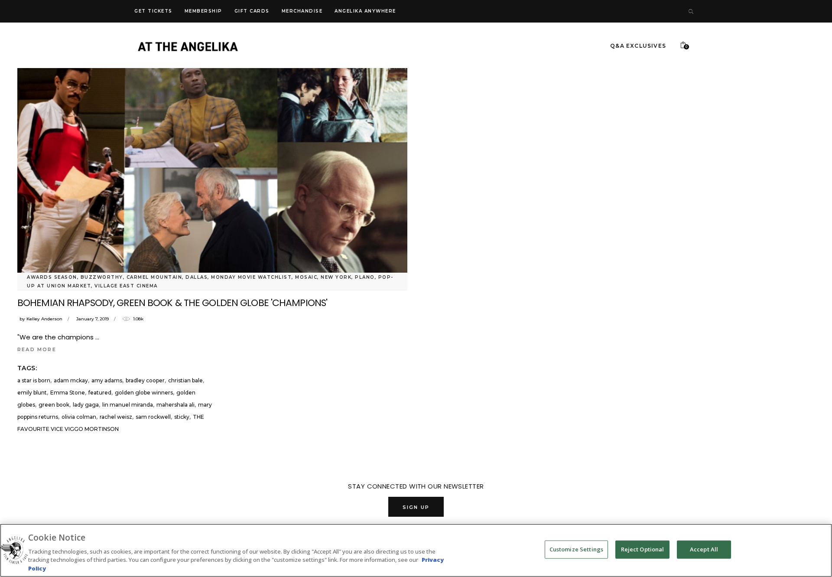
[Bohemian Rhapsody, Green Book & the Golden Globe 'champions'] (212, 166)
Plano (365, 277)
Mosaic (306, 277)
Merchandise (302, 11)
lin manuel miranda (127, 404)
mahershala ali (175, 404)
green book (54, 404)
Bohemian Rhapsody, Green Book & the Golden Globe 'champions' (172, 303)
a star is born (33, 380)
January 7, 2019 (92, 319)
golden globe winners (144, 392)
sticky (181, 417)
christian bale (185, 380)
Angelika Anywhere (365, 11)
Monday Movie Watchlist (251, 277)
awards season (52, 277)
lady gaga (86, 404)
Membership (203, 11)
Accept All (704, 549)
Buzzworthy (102, 277)
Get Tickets (153, 11)
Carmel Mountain (154, 277)
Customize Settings (576, 549)
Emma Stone (67, 392)
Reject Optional (642, 549)
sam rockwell (153, 417)
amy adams (106, 380)
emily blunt (32, 392)
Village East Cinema (126, 286)
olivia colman (79, 417)
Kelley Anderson (44, 319)
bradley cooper (145, 380)
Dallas (196, 277)
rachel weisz (116, 417)
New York (336, 277)
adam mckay (71, 380)
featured (99, 392)
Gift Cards (252, 11)
